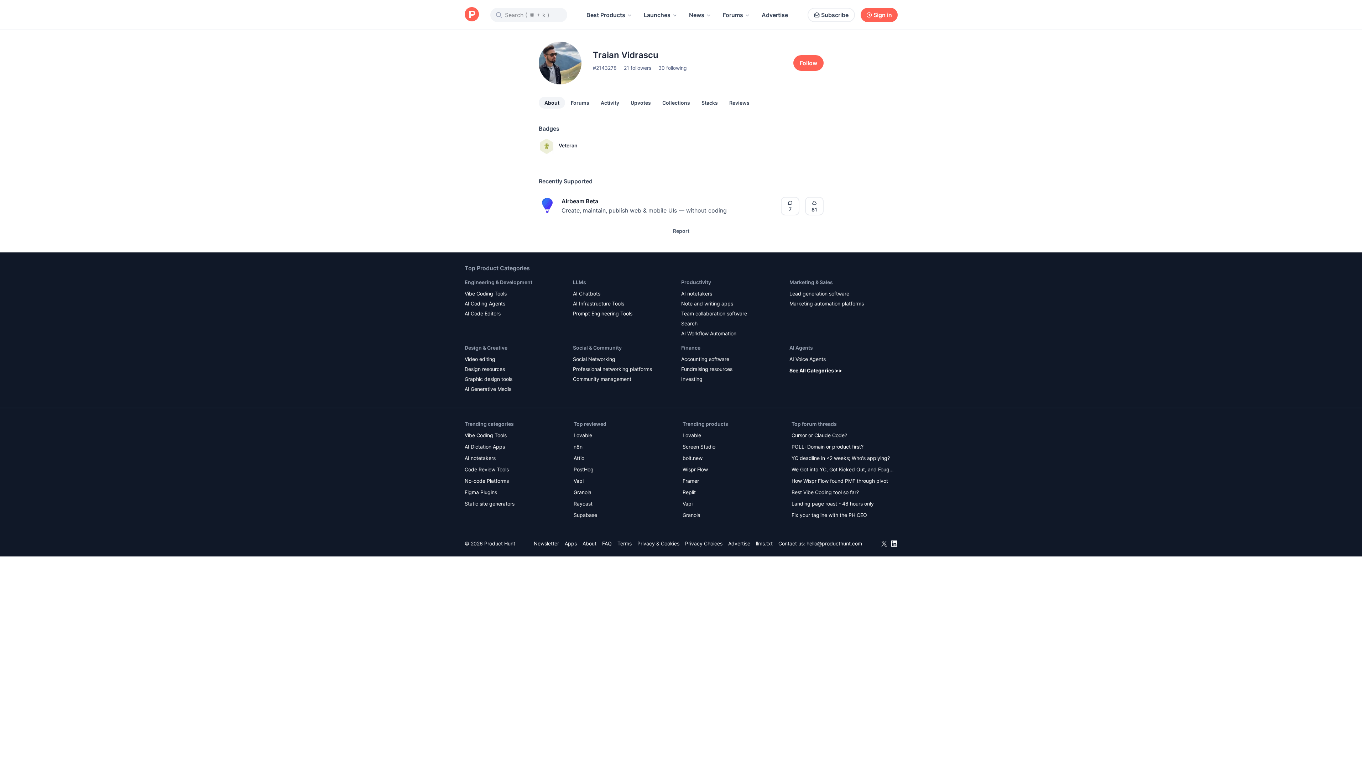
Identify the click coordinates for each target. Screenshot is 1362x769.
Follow (808, 63)
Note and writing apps (707, 303)
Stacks (709, 103)
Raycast (583, 504)
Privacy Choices (703, 543)
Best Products (605, 15)
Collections (676, 103)
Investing (692, 379)
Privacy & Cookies (658, 543)
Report (681, 231)
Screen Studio (699, 447)
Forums (733, 15)
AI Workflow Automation (708, 333)
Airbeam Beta (580, 201)
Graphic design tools (488, 379)
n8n (578, 447)
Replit (689, 492)
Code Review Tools (487, 469)
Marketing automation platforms (826, 303)
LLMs (579, 282)
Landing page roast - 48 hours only (833, 504)
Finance (690, 348)
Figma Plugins (481, 492)
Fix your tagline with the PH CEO (829, 515)
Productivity (696, 282)
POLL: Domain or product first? (827, 447)
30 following (672, 68)
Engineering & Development (498, 282)
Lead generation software (819, 294)
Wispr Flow (695, 469)
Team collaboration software (714, 313)
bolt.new (693, 458)
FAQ (607, 543)
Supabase (585, 515)
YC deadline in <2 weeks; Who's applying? (841, 458)
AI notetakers (696, 294)
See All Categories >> (815, 370)
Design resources (485, 369)
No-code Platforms (487, 481)
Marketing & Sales (811, 282)
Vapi (579, 481)
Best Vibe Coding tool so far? (825, 492)
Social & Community (597, 348)
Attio (579, 458)
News (696, 15)
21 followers (637, 68)
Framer (691, 481)
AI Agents (801, 348)
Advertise (775, 15)
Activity (610, 103)
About (551, 103)
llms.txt (764, 543)
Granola (582, 492)
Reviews (739, 103)
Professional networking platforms (612, 369)
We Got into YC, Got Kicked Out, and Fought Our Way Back (843, 470)
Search (689, 323)
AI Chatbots (586, 294)
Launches (657, 15)
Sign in (882, 15)
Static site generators (490, 504)
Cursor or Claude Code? (819, 435)
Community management (602, 379)
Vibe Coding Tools (486, 294)
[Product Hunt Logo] (472, 14)
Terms (624, 543)
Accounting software (705, 359)
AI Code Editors (483, 313)
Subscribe (835, 15)
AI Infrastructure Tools (598, 303)
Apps (571, 543)
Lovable (583, 435)
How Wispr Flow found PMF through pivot (840, 481)
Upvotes (641, 103)
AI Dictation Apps (485, 447)
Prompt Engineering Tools (602, 313)
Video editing (480, 359)
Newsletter (546, 543)
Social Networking (594, 359)
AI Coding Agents (485, 303)
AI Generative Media (488, 389)
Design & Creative (486, 348)
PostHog (584, 469)
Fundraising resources (706, 369)
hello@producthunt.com (834, 543)
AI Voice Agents (807, 359)
